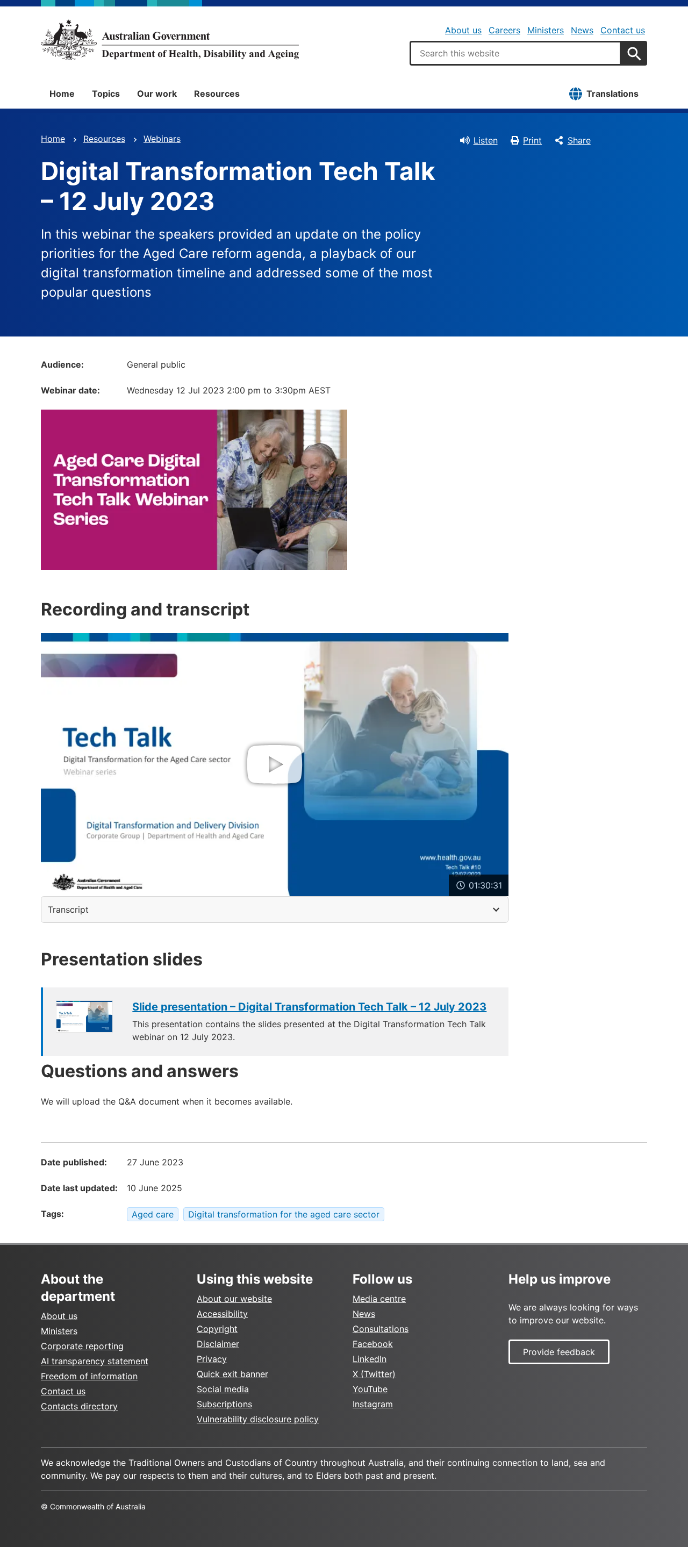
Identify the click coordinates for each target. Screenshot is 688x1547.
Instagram (373, 1404)
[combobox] (515, 53)
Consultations (380, 1328)
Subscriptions (224, 1404)
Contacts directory (79, 1406)
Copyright (217, 1328)
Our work (157, 93)
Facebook (373, 1343)
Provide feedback (559, 1352)
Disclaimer (218, 1343)
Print (532, 140)
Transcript (68, 909)
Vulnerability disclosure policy (258, 1419)
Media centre (379, 1298)
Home (62, 93)
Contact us (622, 30)
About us (463, 30)
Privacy (212, 1358)
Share (579, 140)
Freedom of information (89, 1376)
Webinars (162, 138)
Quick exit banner (232, 1374)
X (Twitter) (374, 1374)
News (582, 30)
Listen (486, 140)
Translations (612, 93)
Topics (106, 93)
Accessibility (222, 1313)
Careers (504, 30)
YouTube (370, 1389)
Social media (223, 1389)
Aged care (153, 1214)
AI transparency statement (94, 1361)
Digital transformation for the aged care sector (283, 1214)
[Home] (170, 39)
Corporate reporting (82, 1346)
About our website (234, 1298)
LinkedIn (369, 1358)
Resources (217, 93)
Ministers (545, 30)
